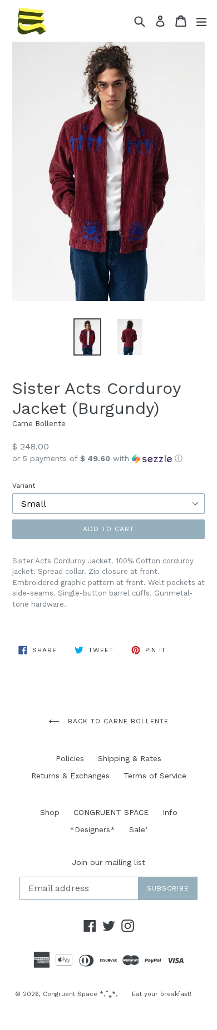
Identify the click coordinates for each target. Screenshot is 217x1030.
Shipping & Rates (129, 758)
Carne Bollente (39, 423)
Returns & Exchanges (70, 775)
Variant (23, 485)
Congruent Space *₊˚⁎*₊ (80, 994)
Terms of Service (155, 775)
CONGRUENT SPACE (111, 812)
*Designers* (92, 829)
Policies (70, 758)
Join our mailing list (108, 862)
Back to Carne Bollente (116, 721)
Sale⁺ (138, 829)
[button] (108, 458)
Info (169, 812)
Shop (50, 812)
